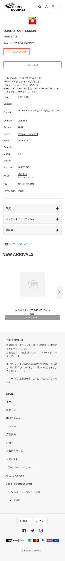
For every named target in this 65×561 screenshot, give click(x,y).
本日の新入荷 (13, 418)
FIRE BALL (24, 97)
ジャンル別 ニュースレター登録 (23, 492)
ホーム (9, 401)
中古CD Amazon (15, 475)
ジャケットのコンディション (21, 219)
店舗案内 (11, 434)
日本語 (24, 521)
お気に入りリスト (15, 451)
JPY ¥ (39, 521)
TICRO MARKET (36, 551)
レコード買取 (13, 500)
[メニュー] (59, 6)
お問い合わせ (13, 459)
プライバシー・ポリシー (19, 467)
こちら (53, 378)
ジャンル (11, 426)
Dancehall (23, 140)
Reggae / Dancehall (28, 134)
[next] (59, 292)
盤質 (8, 208)
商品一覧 (11, 409)
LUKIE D (22, 174)
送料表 (9, 230)
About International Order (19, 483)
